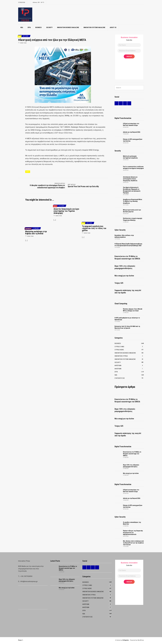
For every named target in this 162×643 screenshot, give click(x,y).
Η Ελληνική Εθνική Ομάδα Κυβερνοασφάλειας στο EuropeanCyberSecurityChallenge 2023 (128, 244)
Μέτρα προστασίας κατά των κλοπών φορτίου (132, 211)
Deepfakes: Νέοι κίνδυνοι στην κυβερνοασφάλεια (124, 236)
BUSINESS (38, 27)
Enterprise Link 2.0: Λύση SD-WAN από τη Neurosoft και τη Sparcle (127, 327)
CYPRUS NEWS (119, 350)
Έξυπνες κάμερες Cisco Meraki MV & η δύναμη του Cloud (132, 310)
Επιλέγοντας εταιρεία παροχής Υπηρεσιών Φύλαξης (132, 219)
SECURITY (49, 27)
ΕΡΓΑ (29, 27)
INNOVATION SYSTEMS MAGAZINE (94, 27)
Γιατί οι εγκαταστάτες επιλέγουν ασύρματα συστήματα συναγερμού (133, 167)
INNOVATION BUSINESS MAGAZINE (68, 27)
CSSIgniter (125, 640)
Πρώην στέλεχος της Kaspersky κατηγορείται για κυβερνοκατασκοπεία (133, 532)
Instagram (125, 103)
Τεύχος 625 (119, 283)
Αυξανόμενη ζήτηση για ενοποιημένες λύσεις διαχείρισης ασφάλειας (130, 178)
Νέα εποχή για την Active (124, 276)
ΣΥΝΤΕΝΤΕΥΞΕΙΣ (120, 378)
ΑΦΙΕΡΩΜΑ (118, 369)
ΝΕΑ (21, 27)
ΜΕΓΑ (27, 171)
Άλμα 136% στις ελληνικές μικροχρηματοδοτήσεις (125, 267)
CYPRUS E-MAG (119, 347)
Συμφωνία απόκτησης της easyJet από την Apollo (128, 291)
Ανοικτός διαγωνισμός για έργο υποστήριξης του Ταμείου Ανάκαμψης (66, 211)
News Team (23, 43)
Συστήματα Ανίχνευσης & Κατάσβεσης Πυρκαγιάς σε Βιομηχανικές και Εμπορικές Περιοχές (131, 190)
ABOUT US (113, 27)
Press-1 (20, 640)
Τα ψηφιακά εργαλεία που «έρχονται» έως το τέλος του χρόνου (94, 228)
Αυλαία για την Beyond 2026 (131, 132)
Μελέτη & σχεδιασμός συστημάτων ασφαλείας (130, 157)
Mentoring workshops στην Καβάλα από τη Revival (36, 232)
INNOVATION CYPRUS (121, 356)
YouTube (129, 103)
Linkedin (116, 103)
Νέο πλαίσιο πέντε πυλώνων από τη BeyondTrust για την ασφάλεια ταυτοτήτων (133, 543)
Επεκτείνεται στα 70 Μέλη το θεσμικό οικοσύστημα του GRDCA (127, 257)
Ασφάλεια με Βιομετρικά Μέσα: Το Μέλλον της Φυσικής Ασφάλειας (132, 201)
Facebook (121, 103)
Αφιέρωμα (118, 365)
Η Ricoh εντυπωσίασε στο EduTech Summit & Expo (131, 124)
